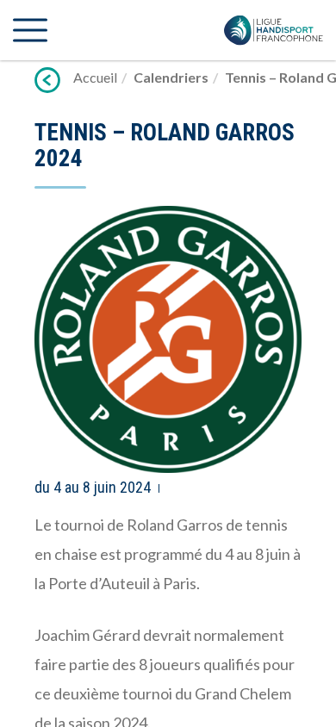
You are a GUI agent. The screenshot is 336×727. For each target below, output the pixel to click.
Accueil (95, 77)
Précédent (47, 80)
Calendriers (171, 77)
